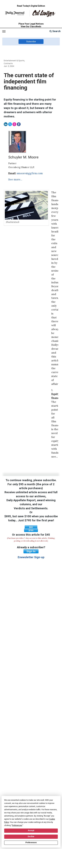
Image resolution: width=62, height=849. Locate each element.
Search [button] (56, 31)
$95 (31, 527)
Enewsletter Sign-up (31, 557)
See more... (15, 179)
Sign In (31, 551)
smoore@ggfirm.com (30, 173)
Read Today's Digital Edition (31, 6)
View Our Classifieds (31, 26)
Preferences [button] (17, 825)
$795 (31, 530)
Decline (31, 836)
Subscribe (31, 41)
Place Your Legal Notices (31, 24)
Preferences (31, 842)
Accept (31, 830)
